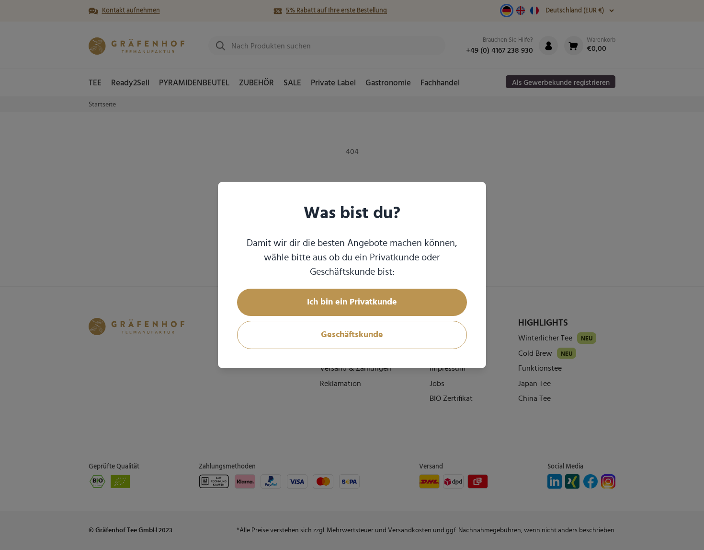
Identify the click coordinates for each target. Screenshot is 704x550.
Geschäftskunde (352, 334)
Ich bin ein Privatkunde (352, 302)
